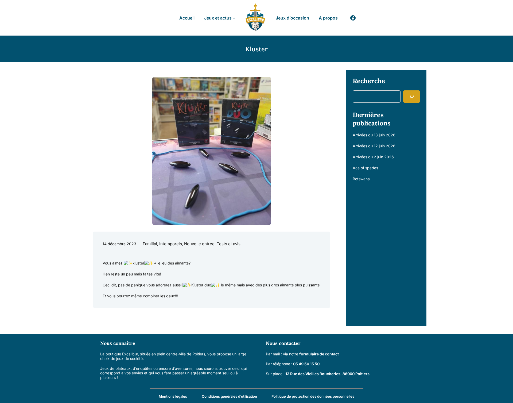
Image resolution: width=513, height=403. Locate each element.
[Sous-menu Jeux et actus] (234, 18)
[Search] (411, 96)
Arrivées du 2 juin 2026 (373, 157)
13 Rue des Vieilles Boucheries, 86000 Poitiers (327, 373)
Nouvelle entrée (199, 243)
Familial (150, 243)
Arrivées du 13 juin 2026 (374, 135)
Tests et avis (228, 243)
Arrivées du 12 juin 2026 (374, 146)
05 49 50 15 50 (306, 364)
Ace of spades (365, 168)
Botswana (361, 178)
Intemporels (170, 243)
